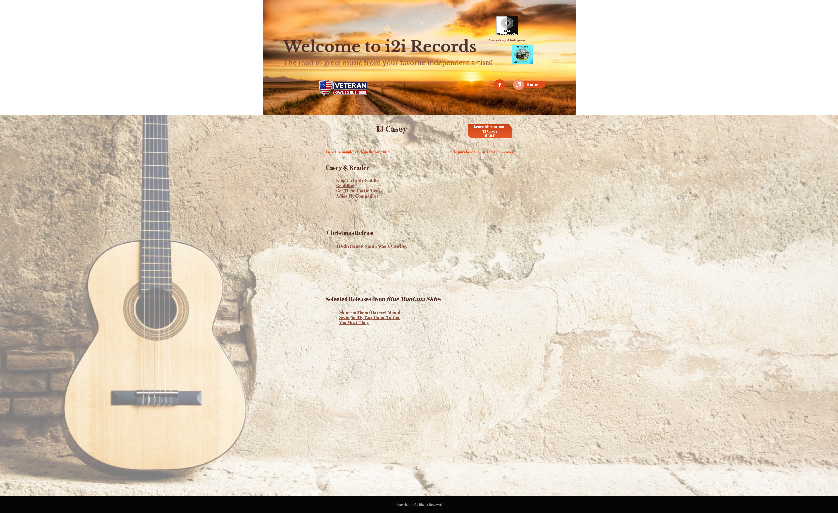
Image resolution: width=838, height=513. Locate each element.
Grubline (345, 185)
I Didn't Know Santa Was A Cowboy (372, 246)
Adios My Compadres (357, 196)
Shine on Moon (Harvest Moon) (369, 312)
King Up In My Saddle (357, 180)
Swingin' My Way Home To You (369, 317)
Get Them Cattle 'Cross (359, 191)
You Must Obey (354, 323)
